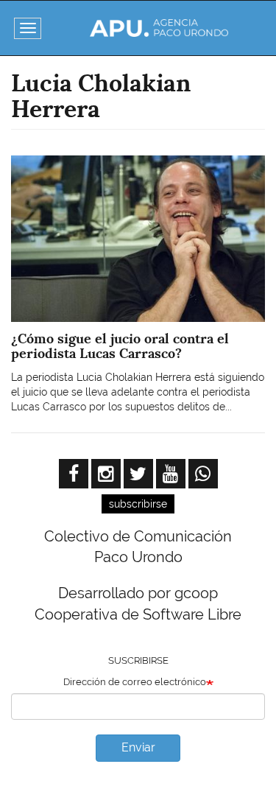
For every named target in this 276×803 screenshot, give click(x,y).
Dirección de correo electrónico (134, 681)
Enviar (138, 747)
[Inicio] (159, 28)
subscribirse (138, 504)
